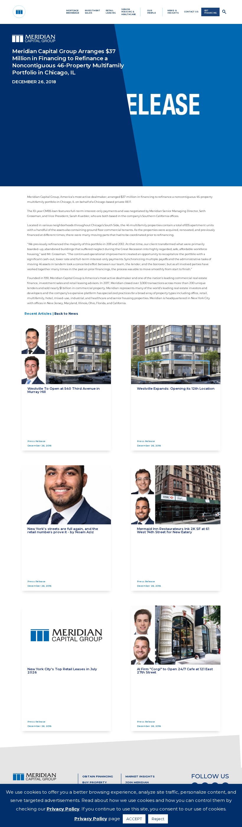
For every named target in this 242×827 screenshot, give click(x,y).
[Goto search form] (224, 12)
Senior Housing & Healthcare (128, 12)
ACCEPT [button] (134, 818)
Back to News (66, 314)
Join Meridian (137, 782)
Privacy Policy (63, 809)
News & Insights (173, 11)
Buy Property (94, 782)
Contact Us (191, 11)
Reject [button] (158, 818)
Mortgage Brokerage (72, 11)
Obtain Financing (97, 776)
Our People (151, 11)
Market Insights (140, 776)
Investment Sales (92, 11)
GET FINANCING (210, 11)
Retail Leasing (111, 11)
